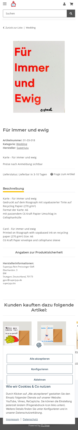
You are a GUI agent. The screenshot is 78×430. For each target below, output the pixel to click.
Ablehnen (40, 379)
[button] (64, 4)
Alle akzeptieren (40, 358)
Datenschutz (30, 419)
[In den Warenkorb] (6, 39)
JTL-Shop (45, 425)
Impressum (12, 419)
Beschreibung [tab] (13, 188)
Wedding (21, 144)
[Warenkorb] (71, 4)
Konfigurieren (39, 369)
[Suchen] (71, 13)
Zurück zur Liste (13, 27)
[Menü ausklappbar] (5, 2)
